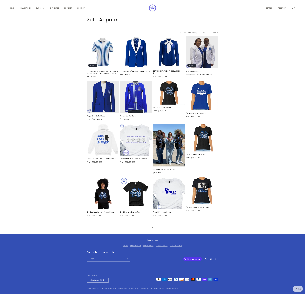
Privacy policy (133, 288)
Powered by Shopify (110, 288)
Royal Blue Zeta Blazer (96, 116)
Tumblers (40, 8)
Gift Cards (54, 8)
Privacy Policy (135, 245)
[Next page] (159, 227)
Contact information (171, 288)
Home (12, 8)
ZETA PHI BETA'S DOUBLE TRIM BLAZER (135, 71)
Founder (68, 8)
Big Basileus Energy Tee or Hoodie (101, 212)
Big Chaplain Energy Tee (130, 212)
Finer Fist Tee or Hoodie (163, 212)
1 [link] (146, 227)
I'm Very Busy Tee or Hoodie (197, 207)
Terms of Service (176, 245)
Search (125, 245)
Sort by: (183, 32)
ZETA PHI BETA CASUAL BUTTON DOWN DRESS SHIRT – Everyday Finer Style (102, 72)
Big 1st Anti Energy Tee (162, 107)
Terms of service (145, 288)
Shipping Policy (162, 245)
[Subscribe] (127, 259)
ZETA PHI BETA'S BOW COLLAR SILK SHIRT (166, 72)
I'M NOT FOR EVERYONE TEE (197, 113)
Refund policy (122, 288)
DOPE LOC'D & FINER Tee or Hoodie (101, 159)
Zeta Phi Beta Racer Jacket (164, 169)
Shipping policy (158, 288)
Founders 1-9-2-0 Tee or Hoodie (133, 159)
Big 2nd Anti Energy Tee (196, 154)
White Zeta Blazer (193, 71)
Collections (25, 8)
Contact (81, 8)
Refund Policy (148, 245)
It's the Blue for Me (98, 288)
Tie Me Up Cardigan (128, 116)
